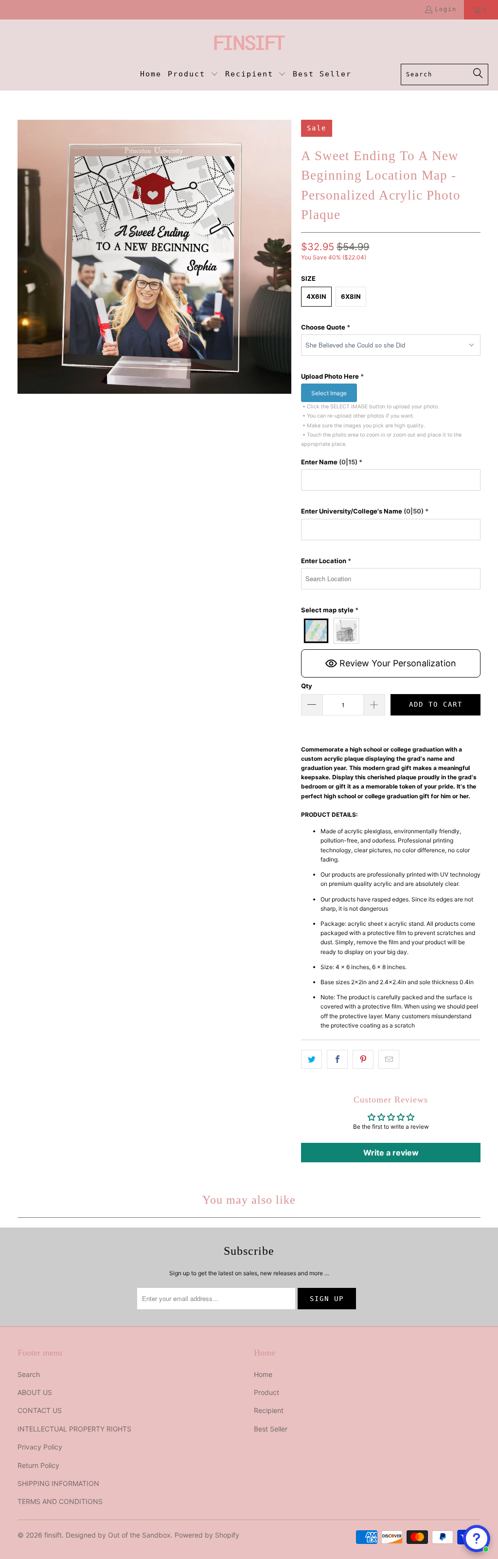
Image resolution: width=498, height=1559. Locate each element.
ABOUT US (35, 1392)
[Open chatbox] (476, 1538)
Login (446, 9)
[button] (193, 75)
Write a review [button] (391, 1152)
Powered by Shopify (207, 1535)
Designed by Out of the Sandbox (118, 1535)
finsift (53, 1535)
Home (263, 1374)
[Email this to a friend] (388, 1059)
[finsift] (249, 44)
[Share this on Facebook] (337, 1059)
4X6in (316, 296)
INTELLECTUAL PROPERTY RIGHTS (74, 1429)
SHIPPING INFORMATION (58, 1483)
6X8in (351, 296)
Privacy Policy (40, 1447)
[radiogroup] (390, 630)
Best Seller (270, 1429)
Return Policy (38, 1465)
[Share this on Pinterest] (363, 1059)
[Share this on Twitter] (311, 1059)
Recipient (269, 1410)
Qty (306, 686)
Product (266, 1392)
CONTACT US (40, 1410)
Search (29, 1374)
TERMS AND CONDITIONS (60, 1501)
